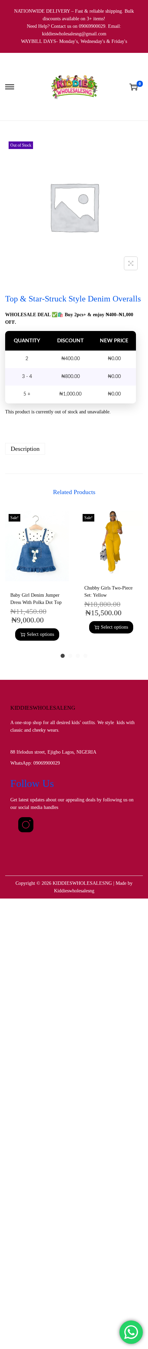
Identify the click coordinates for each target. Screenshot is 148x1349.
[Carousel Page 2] (70, 656)
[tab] (74, 449)
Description (25, 448)
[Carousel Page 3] (78, 656)
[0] (133, 87)
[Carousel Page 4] (85, 656)
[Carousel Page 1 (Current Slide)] (63, 656)
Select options (40, 634)
